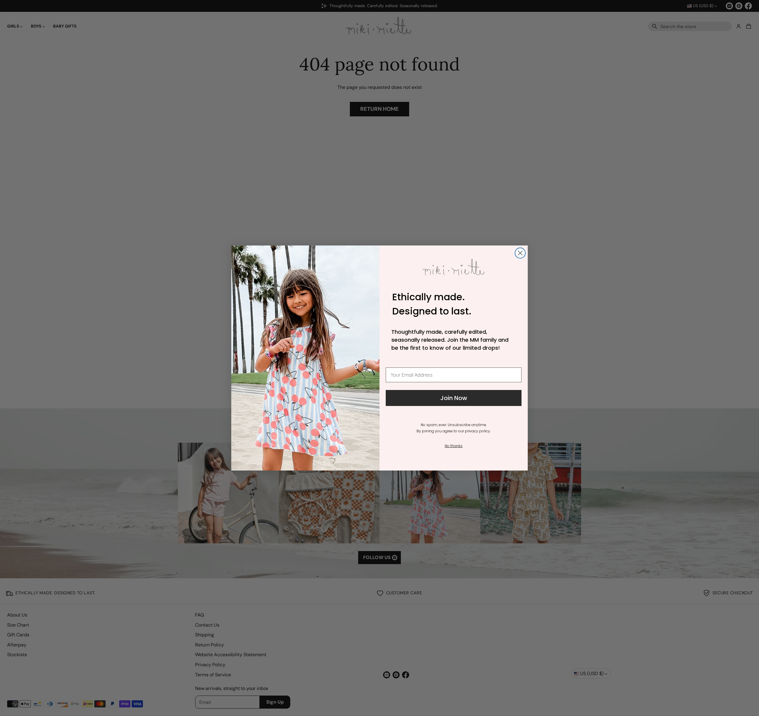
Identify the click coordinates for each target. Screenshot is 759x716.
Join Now (453, 398)
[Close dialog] (520, 253)
